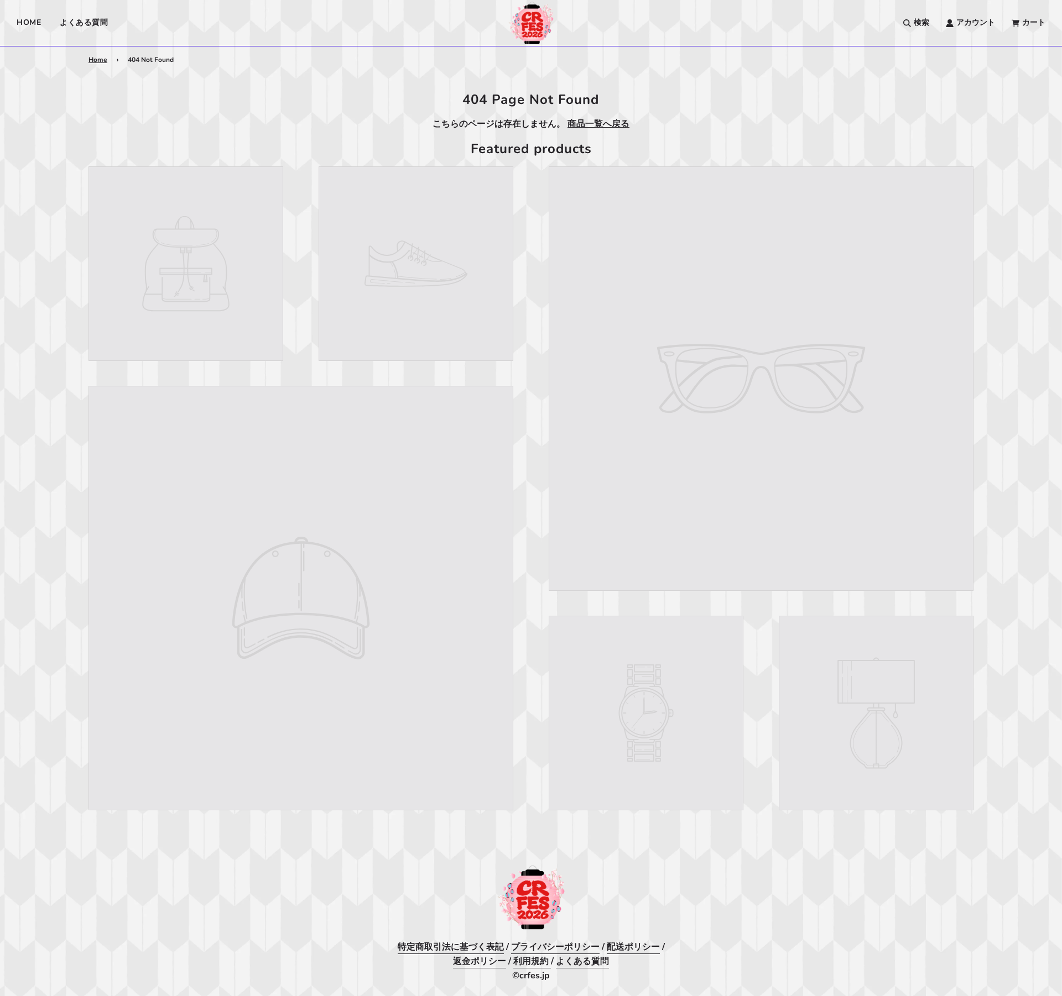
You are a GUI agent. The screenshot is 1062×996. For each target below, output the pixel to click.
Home (97, 59)
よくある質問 (84, 22)
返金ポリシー (479, 961)
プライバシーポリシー (555, 947)
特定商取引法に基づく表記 (451, 947)
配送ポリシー (633, 947)
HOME (29, 22)
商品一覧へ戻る (598, 124)
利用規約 (532, 961)
